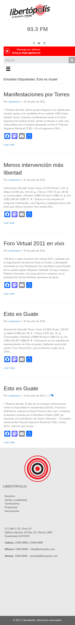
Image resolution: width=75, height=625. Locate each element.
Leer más (9, 144)
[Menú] (8, 68)
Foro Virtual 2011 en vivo (34, 243)
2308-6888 (21, 542)
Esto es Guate (21, 314)
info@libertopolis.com (42, 549)
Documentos (12, 511)
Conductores (12, 503)
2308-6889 (36, 542)
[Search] (72, 60)
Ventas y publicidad (16, 499)
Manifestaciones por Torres (37, 94)
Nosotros (10, 496)
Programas (11, 507)
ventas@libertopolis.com (44, 555)
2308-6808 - (22, 555)
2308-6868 (21, 549)
